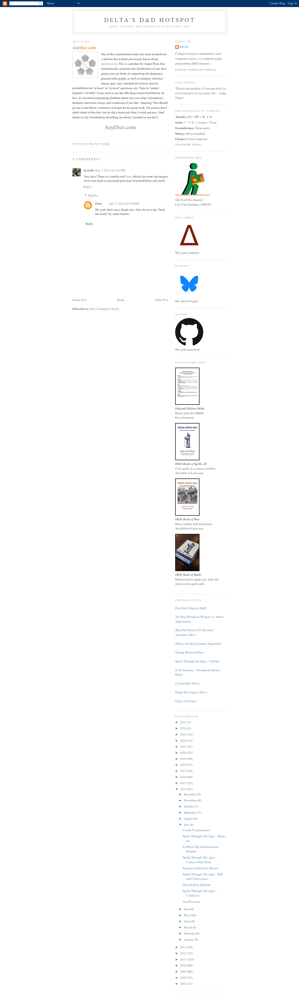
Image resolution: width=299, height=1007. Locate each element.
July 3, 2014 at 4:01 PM (110, 170)
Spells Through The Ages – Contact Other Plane (200, 859)
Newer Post (79, 300)
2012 (183, 953)
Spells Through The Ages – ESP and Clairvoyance (203, 876)
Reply (87, 187)
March (188, 927)
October (189, 806)
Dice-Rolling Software (197, 885)
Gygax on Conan (185, 701)
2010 (183, 965)
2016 (183, 777)
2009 (183, 971)
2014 (183, 789)
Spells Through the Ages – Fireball (197, 661)
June (187, 909)
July (187, 824)
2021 (183, 746)
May (187, 915)
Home (121, 300)
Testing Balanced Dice (189, 652)
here (129, 176)
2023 (183, 734)
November (191, 800)
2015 (183, 783)
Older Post (161, 300)
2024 (183, 728)
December (190, 794)
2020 (183, 752)
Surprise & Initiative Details (200, 868)
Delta (98, 203)
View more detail (188, 144)
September (191, 812)
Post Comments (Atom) (104, 309)
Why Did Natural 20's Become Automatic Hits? (194, 632)
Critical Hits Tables (187, 683)
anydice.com (109, 64)
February (190, 933)
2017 (183, 771)
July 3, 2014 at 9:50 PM (124, 203)
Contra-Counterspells (196, 830)
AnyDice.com (120, 127)
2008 (183, 977)
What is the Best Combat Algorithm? (198, 643)
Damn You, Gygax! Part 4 (191, 692)
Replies (93, 195)
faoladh (89, 170)
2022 (183, 740)
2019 (183, 759)
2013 (183, 947)
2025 (183, 722)
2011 (183, 959)
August (189, 818)
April (187, 921)
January (189, 939)
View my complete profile (195, 70)
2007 (183, 984)
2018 (183, 765)
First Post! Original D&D (190, 608)
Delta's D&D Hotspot (149, 20)
